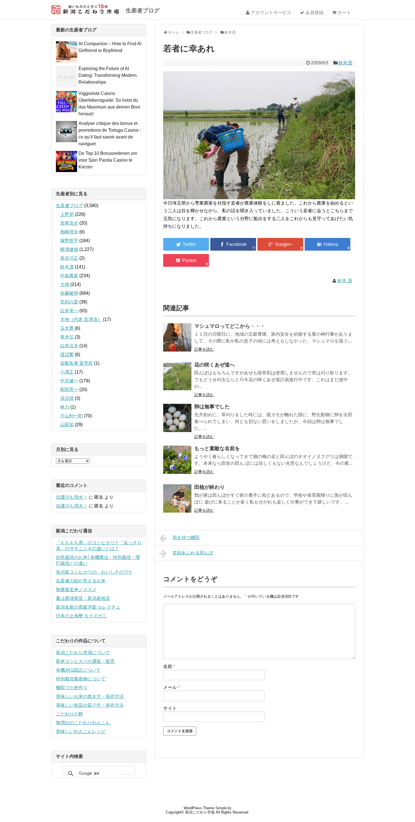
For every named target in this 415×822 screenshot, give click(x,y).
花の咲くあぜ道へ (214, 365)
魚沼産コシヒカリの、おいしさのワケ (94, 572)
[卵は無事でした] (177, 422)
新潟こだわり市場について (83, 652)
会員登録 (314, 12)
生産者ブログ (143, 10)
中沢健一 (69, 380)
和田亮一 (69, 389)
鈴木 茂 (344, 280)
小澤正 (67, 372)
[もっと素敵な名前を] (177, 464)
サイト (170, 708)
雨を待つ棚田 (186, 537)
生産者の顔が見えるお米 (81, 580)
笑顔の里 (69, 302)
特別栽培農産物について (81, 678)
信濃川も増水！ (72, 497)
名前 (169, 666)
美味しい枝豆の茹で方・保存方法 (90, 705)
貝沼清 (67, 398)
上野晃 (67, 214)
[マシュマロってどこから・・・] (177, 341)
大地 (64, 284)
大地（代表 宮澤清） (81, 319)
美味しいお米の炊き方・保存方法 (90, 696)
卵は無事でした (212, 406)
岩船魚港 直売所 (76, 363)
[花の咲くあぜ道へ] (177, 380)
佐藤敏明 (69, 293)
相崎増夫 (69, 231)
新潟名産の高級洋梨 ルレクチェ (88, 607)
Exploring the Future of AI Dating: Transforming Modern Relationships (107, 75)
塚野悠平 (69, 240)
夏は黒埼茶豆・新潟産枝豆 (83, 598)
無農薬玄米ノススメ (76, 589)
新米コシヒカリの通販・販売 (85, 661)
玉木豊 (67, 328)
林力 (64, 407)
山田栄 (67, 424)
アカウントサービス (270, 12)
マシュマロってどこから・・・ (229, 326)
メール (171, 687)
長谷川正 (69, 258)
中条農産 (69, 275)
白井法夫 (69, 345)
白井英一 (69, 310)
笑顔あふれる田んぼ (192, 552)
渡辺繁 (67, 354)
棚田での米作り (72, 687)
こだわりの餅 (69, 714)
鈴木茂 (345, 62)
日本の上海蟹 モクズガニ (81, 615)
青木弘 (67, 337)
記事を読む (204, 349)
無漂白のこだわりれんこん (83, 722)
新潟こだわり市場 (200, 812)
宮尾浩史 (69, 223)
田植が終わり (209, 487)
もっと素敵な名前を (217, 448)
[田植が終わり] (177, 502)
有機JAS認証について (78, 670)
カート (343, 12)
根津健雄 (69, 249)
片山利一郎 (71, 415)
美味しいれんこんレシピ (81, 731)
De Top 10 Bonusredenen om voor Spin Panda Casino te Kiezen (107, 160)
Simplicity (223, 808)
